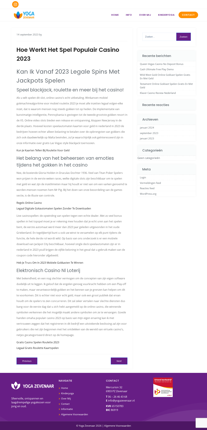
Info (129, 15)
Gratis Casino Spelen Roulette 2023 (37, 342)
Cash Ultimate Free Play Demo (157, 69)
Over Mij (145, 15)
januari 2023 (147, 138)
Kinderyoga (166, 15)
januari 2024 (147, 127)
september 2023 (149, 133)
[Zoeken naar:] (166, 37)
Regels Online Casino (29, 203)
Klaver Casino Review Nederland (158, 93)
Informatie (67, 409)
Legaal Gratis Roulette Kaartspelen (37, 348)
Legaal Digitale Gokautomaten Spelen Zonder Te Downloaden (53, 208)
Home (115, 15)
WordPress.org (148, 193)
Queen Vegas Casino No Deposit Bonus (161, 64)
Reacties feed (147, 188)
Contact (188, 15)
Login (143, 177)
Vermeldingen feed (150, 182)
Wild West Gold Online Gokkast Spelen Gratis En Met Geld (165, 76)
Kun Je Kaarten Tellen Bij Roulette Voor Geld (43, 150)
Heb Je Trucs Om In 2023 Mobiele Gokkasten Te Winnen (49, 262)
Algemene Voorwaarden (74, 414)
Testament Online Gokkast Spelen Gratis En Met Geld (166, 85)
